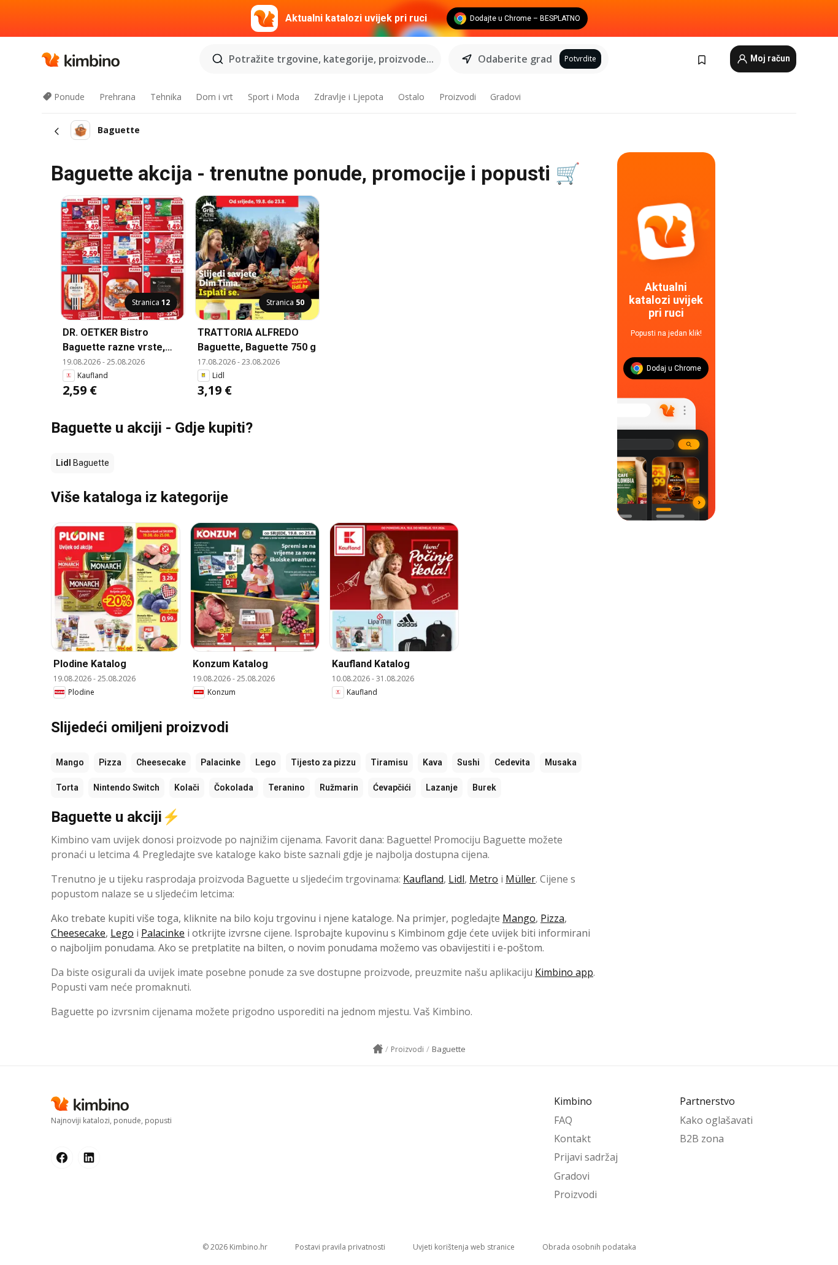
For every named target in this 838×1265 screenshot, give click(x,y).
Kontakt (572, 1138)
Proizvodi (457, 97)
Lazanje (442, 787)
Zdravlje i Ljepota (348, 97)
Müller (520, 879)
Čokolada (233, 787)
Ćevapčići (392, 787)
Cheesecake (161, 762)
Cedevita (512, 762)
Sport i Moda (273, 97)
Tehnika (166, 97)
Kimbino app (564, 972)
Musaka (561, 762)
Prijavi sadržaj (586, 1157)
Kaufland (423, 879)
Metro (483, 879)
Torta (67, 787)
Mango (70, 762)
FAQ (563, 1120)
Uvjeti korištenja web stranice (464, 1247)
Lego (265, 762)
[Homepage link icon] (378, 1049)
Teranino (286, 787)
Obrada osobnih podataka (589, 1247)
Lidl (456, 879)
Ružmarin (339, 787)
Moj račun (769, 58)
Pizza (110, 762)
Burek (484, 787)
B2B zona (702, 1138)
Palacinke (220, 762)
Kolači (186, 787)
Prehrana (117, 97)
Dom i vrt (214, 97)
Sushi (468, 762)
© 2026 (234, 1247)
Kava (432, 762)
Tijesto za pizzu (323, 762)
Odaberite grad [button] (515, 59)
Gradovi (505, 97)
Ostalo (411, 97)
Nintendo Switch (126, 787)
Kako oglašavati (716, 1120)
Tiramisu (389, 762)
